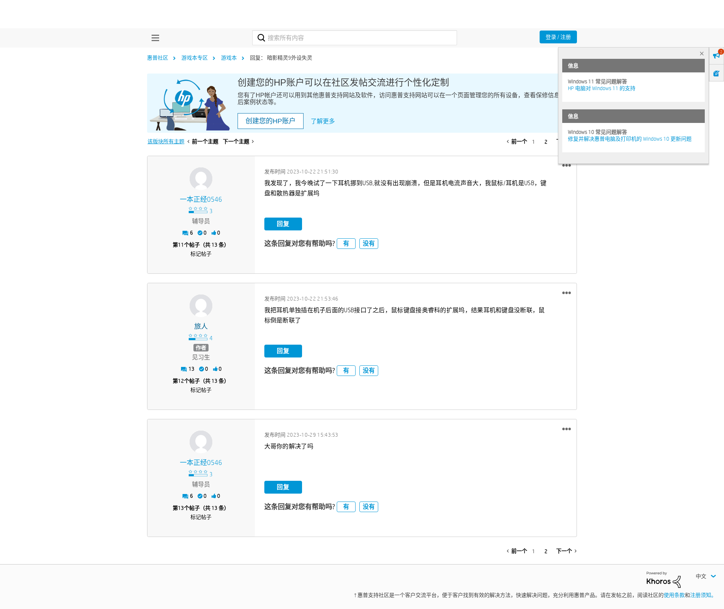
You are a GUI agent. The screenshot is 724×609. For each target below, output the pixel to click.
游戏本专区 (194, 57)
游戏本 (229, 57)
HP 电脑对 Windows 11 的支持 (601, 88)
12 (181, 380)
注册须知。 (703, 595)
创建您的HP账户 (270, 121)
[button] (566, 166)
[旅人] (201, 306)
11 (181, 244)
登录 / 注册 (558, 37)
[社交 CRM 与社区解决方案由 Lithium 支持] (664, 579)
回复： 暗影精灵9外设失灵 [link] (281, 57)
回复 (283, 224)
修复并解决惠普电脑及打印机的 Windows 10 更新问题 (630, 138)
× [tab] (702, 53)
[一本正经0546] (201, 178)
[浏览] (153, 37)
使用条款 (674, 595)
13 (181, 508)
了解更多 (323, 121)
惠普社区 (157, 57)
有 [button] (346, 243)
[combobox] (354, 37)
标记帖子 (201, 253)
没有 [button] (369, 243)
